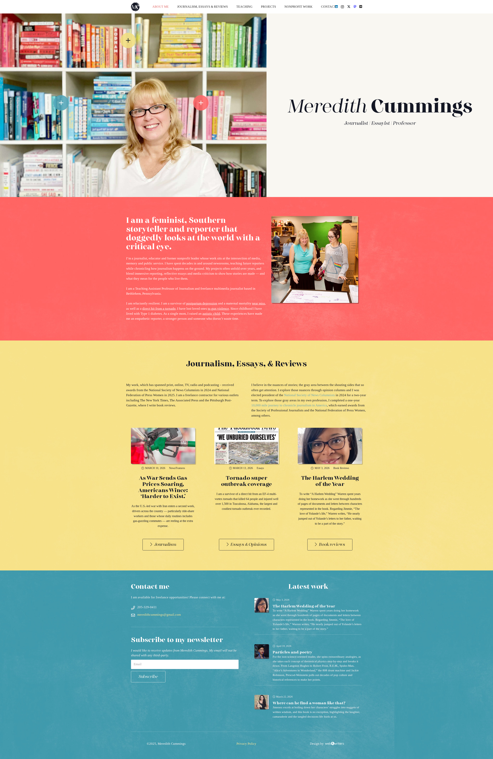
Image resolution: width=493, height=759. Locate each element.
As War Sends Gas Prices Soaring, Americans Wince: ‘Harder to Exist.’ (163, 487)
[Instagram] (342, 6)
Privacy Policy (246, 744)
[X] (348, 6)
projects (216, 268)
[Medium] (360, 6)
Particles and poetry (292, 652)
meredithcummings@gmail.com (159, 614)
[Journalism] (66, 105)
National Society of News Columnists (309, 395)
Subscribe (148, 676)
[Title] (355, 6)
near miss (258, 303)
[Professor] (134, 41)
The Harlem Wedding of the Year (330, 481)
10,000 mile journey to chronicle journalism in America (289, 405)
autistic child (211, 313)
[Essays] (200, 105)
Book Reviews (341, 468)
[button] (230, 6)
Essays (260, 468)
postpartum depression (201, 303)
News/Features (177, 468)
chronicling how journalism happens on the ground (169, 268)
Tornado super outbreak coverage (246, 481)
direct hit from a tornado (159, 308)
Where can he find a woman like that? (309, 703)
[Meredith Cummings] (135, 7)
